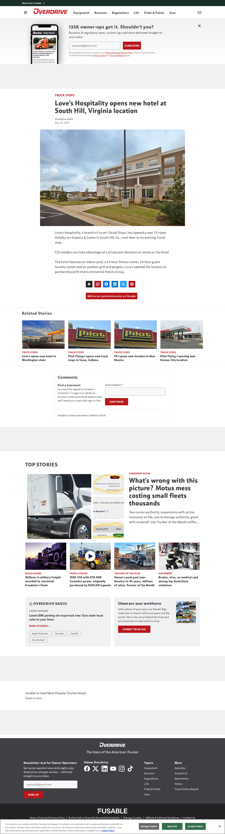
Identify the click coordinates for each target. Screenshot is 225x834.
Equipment (165, 573)
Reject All (172, 826)
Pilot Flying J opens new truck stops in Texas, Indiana (88, 358)
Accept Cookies (195, 826)
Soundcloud (38, 639)
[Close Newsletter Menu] (199, 26)
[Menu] (26, 12)
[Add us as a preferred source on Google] (97, 284)
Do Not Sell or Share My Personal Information (94, 817)
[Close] (219, 826)
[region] (112, 826)
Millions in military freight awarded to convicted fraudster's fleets (43, 581)
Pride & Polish (79, 573)
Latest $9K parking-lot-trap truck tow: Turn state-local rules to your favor (66, 617)
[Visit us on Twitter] (96, 768)
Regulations (33, 573)
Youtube (59, 633)
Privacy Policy (100, 55)
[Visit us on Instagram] (122, 768)
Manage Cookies (132, 817)
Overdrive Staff (64, 119)
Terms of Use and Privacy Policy (119, 52)
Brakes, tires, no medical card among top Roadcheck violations (178, 581)
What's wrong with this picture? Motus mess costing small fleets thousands (163, 492)
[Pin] (132, 284)
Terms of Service (118, 55)
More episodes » (39, 625)
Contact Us (189, 817)
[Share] (106, 284)
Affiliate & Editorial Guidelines (162, 817)
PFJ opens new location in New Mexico (134, 358)
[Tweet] (123, 284)
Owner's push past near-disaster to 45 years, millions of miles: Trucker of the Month (134, 581)
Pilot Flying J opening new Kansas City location (178, 358)
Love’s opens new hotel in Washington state (39, 358)
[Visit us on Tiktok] (130, 768)
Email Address (114, 385)
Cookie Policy (107, 830)
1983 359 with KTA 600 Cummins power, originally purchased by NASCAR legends (90, 581)
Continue (117, 401)
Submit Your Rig (134, 629)
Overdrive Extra (140, 473)
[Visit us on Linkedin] (105, 768)
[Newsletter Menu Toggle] (199, 12)
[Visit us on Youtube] (113, 768)
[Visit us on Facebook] (87, 768)
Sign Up (33, 794)
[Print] (89, 284)
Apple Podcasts (40, 633)
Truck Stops (65, 95)
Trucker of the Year (127, 573)
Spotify (74, 633)
